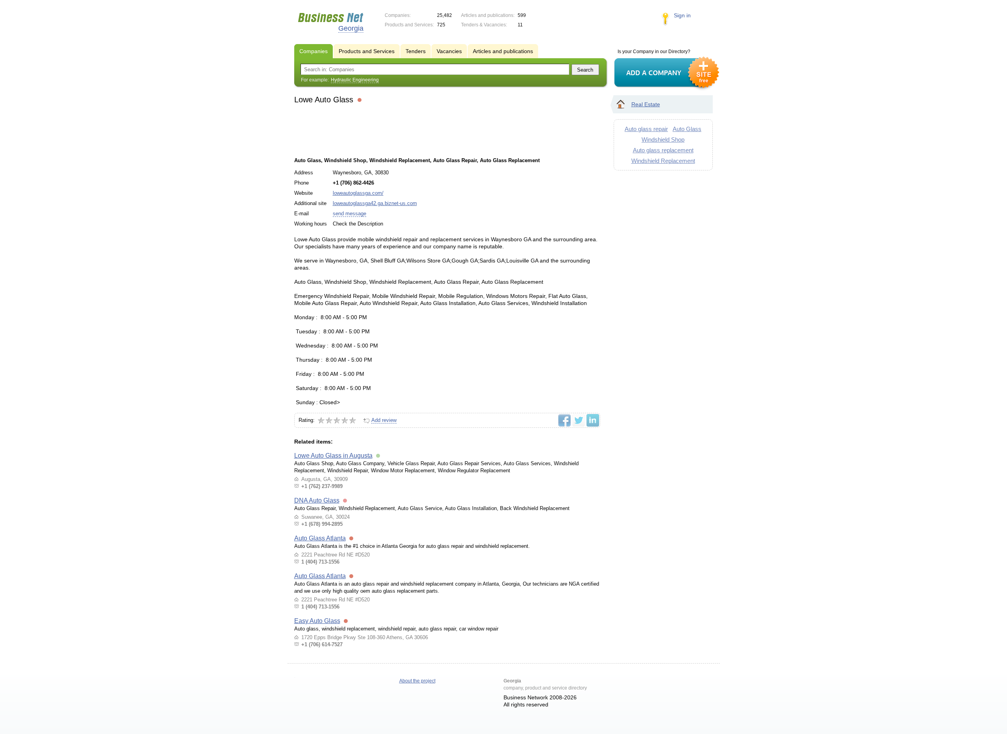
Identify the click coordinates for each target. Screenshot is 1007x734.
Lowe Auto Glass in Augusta (333, 455)
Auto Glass (687, 129)
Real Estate (645, 104)
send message (349, 213)
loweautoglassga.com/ (358, 193)
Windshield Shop (663, 139)
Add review (384, 420)
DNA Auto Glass (316, 500)
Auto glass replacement (663, 150)
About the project (417, 681)
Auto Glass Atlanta (320, 538)
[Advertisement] (446, 129)
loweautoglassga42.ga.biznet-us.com (375, 203)
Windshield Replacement (663, 160)
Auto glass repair (646, 129)
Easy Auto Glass (317, 621)
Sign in (682, 15)
